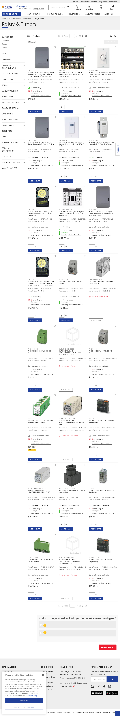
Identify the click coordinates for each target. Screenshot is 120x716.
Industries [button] (73, 14)
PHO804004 (33, 349)
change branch (38, 9)
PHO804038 (63, 279)
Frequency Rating (11, 162)
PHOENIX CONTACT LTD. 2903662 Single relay (101, 491)
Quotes (75, 2)
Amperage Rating (10, 102)
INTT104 (31, 210)
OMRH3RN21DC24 (96, 279)
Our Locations (47, 683)
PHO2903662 (94, 488)
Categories (7, 37)
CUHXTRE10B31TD (65, 210)
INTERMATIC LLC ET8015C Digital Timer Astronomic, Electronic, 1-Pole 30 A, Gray (101, 214)
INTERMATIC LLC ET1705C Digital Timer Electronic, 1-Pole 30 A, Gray (41, 143)
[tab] (13, 37)
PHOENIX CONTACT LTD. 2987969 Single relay (101, 421)
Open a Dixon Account (89, 2)
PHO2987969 (94, 419)
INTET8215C (63, 71)
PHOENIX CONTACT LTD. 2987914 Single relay (101, 561)
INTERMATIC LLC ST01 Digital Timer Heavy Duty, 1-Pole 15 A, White (101, 143)
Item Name (6, 59)
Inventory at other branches (41, 96)
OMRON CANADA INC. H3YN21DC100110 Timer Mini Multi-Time (71, 422)
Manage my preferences (24, 707)
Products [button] (11, 14)
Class (5, 136)
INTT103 (31, 279)
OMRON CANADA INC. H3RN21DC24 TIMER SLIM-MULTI (102, 282)
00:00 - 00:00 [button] (23, 9)
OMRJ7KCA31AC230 (66, 349)
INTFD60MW (93, 71)
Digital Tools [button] (54, 14)
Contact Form (46, 689)
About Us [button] (109, 14)
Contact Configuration (9, 66)
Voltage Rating (10, 74)
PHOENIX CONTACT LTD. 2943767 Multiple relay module (40, 421)
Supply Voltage (10, 119)
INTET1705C (32, 140)
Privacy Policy (32, 696)
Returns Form (47, 686)
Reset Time (7, 131)
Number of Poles (10, 142)
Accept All (24, 701)
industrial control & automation (20, 19)
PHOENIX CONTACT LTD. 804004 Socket (40, 352)
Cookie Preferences (48, 712)
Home (4, 19)
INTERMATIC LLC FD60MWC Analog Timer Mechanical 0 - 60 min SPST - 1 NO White (103, 74)
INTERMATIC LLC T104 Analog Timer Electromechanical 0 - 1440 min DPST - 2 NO (41, 214)
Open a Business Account (48, 672)
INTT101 (31, 71)
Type (4, 54)
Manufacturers (92, 14)
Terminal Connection (8, 149)
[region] (24, 693)
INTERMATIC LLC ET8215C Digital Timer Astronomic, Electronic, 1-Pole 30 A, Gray (71, 74)
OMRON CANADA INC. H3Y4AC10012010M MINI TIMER (39, 491)
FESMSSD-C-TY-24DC (67, 488)
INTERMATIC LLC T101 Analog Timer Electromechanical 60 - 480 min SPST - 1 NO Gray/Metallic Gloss (41, 74)
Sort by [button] (113, 36)
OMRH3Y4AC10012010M (37, 488)
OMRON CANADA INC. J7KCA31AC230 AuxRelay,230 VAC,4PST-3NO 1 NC (70, 353)
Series (5, 85)
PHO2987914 (94, 558)
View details (96, 320)
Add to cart (35, 111)
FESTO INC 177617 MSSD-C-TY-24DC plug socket (72, 491)
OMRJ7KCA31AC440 (66, 558)
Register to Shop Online (108, 2)
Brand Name (8, 96)
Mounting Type (9, 168)
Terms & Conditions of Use (66, 712)
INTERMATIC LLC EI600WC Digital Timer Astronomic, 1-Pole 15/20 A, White (71, 144)
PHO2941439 (33, 558)
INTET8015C (93, 210)
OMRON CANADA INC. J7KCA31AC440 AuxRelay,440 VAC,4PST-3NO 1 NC (70, 562)
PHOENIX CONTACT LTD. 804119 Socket (100, 352)
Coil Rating (8, 114)
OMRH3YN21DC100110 (67, 419)
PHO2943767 (33, 419)
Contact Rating (10, 108)
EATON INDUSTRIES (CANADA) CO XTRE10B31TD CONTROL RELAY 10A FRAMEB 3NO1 (71, 214)
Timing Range (8, 125)
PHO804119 (93, 349)
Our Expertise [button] (33, 14)
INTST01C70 (93, 140)
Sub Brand (7, 156)
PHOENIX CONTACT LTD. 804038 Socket (71, 282)
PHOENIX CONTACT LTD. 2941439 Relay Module (40, 561)
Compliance (7, 671)
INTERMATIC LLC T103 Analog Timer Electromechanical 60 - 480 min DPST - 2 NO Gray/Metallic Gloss (41, 283)
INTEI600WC (63, 140)
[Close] (42, 675)
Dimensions (7, 79)
